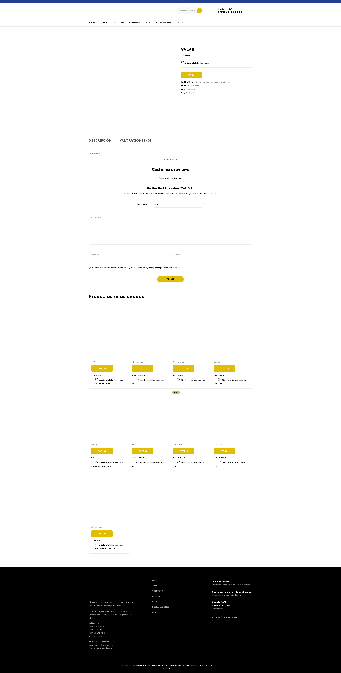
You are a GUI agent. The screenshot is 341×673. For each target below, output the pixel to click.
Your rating (141, 204)
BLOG (155, 601)
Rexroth (195, 85)
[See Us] (105, 666)
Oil (174, 466)
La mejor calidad (220, 581)
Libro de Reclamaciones (224, 616)
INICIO (155, 580)
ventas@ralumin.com (104, 641)
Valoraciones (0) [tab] (135, 140)
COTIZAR (191, 75)
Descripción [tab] (100, 140)
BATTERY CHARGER (101, 466)
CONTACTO (157, 591)
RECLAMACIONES (160, 607)
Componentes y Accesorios (8, 37)
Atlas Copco (137, 362)
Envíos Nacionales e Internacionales (231, 592)
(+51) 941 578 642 (230, 11)
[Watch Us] (98, 666)
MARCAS (156, 612)
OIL (134, 383)
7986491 (192, 89)
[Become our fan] (92, 666)
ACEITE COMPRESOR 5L (103, 548)
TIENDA (156, 585)
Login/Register (249, 11)
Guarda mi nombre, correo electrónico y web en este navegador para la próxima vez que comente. (138, 267)
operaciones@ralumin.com (101, 645)
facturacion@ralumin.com (100, 648)
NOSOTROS (157, 596)
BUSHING (218, 383)
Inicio (4, 34)
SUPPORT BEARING (101, 383)
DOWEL (136, 466)
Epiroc (94, 361)
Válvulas (226, 82)
